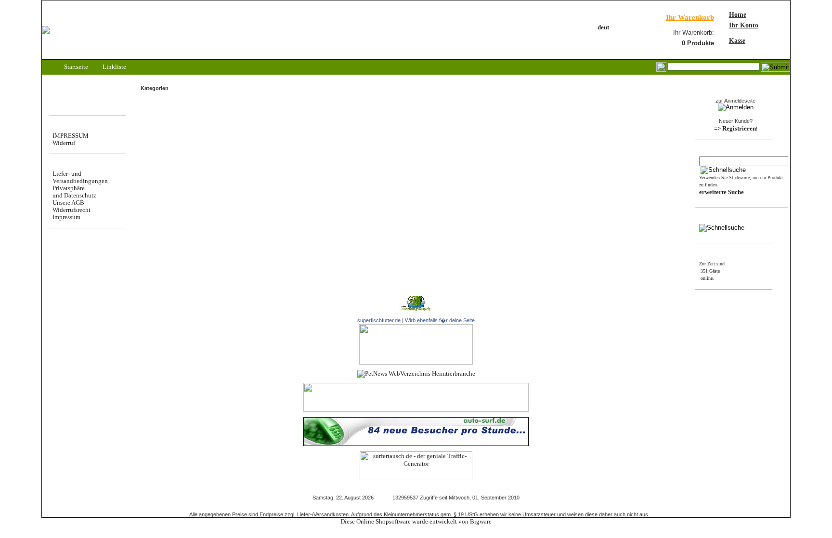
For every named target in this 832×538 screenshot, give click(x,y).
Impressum (66, 217)
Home (737, 14)
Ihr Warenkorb (690, 17)
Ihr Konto (743, 25)
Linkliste (113, 66)
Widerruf (63, 142)
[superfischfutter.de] (416, 362)
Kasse (737, 40)
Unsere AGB (68, 202)
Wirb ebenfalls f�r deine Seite (440, 320)
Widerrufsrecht (71, 209)
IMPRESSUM (70, 135)
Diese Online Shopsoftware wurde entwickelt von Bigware (416, 521)
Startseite (75, 66)
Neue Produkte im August (164, 115)
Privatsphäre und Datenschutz (74, 191)
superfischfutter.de (379, 320)
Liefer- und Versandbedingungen (80, 177)
